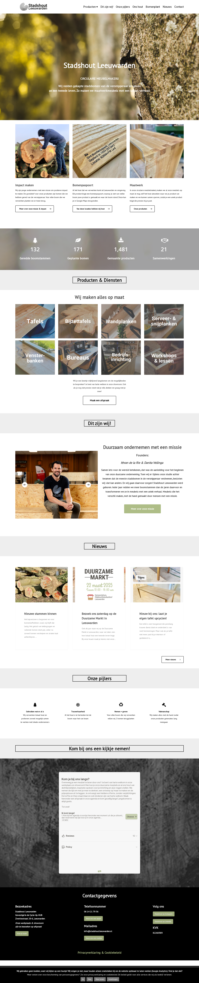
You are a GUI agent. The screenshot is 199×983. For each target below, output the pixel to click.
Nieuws (167, 6)
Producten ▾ (90, 6)
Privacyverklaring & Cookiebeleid (99, 952)
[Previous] (24, 484)
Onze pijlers (123, 6)
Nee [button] (89, 979)
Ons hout (138, 6)
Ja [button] (83, 979)
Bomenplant (153, 6)
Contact (179, 6)
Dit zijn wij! (106, 6)
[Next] (88, 484)
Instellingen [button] (113, 979)
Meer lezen (100, 979)
